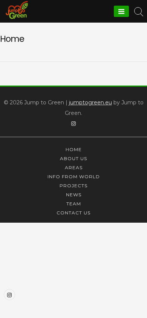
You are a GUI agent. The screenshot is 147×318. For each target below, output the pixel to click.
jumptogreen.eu (90, 102)
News (73, 194)
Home (74, 149)
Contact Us (73, 213)
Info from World (73, 176)
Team (73, 203)
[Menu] (121, 11)
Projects (73, 185)
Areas (74, 167)
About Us (73, 158)
